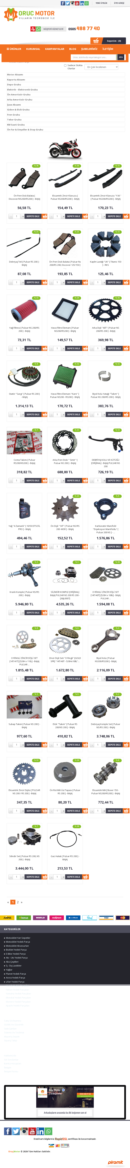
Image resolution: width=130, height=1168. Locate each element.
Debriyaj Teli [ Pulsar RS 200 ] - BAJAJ (24, 263)
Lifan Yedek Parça (14, 981)
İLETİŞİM (108, 48)
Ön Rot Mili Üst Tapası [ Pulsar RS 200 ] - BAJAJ (65, 792)
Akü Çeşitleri (11, 961)
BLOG (72, 48)
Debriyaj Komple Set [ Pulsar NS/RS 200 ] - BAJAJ (105, 726)
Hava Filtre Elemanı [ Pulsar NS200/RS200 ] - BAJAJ (65, 329)
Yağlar (8, 969)
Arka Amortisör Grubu (19, 99)
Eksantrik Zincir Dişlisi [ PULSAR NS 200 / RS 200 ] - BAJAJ (24, 792)
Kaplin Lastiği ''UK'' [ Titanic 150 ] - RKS (105, 263)
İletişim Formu (11, 1071)
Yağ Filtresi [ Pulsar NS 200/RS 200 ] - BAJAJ (24, 329)
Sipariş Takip (10, 1040)
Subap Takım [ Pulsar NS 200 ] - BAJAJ (24, 726)
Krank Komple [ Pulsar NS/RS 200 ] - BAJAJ (24, 593)
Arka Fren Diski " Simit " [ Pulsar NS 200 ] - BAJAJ (65, 461)
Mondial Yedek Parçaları (18, 997)
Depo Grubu (14, 84)
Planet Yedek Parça (15, 973)
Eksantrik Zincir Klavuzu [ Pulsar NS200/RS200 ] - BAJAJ (65, 197)
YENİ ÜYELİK (101, 3)
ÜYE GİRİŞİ (119, 3)
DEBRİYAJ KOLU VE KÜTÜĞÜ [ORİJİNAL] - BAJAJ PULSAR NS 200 (105, 463)
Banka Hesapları (12, 1063)
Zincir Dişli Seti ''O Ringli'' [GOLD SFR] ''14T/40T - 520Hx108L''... (65, 659)
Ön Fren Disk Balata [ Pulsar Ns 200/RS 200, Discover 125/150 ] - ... (65, 264)
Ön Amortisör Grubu (18, 94)
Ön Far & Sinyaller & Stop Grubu (25, 129)
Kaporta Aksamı (16, 79)
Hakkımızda (10, 1055)
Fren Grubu (13, 114)
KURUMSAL (33, 48)
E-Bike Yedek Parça (15, 953)
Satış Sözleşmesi (12, 1020)
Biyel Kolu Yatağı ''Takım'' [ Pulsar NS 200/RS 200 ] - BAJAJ (106, 395)
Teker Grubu (14, 119)
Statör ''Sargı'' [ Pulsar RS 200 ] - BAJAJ (24, 395)
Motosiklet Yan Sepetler (17, 937)
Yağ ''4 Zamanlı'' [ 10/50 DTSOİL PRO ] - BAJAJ (24, 527)
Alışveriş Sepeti (11, 1036)
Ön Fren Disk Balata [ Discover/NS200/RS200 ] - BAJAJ (24, 197)
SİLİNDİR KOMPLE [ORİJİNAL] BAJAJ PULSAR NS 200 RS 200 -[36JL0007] (65, 595)
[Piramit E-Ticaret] (115, 1163)
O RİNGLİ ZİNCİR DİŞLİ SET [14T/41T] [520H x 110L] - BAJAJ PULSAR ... (24, 661)
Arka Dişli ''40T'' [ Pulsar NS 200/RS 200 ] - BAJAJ (105, 329)
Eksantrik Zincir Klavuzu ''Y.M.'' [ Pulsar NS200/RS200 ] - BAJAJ (105, 197)
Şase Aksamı (14, 104)
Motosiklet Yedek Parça (17, 941)
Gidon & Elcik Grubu (18, 109)
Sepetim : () (114, 40)
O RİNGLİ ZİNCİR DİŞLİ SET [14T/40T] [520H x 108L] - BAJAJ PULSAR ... (106, 595)
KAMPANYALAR (54, 48)
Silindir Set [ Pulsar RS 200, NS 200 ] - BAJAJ (24, 858)
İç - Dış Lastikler (13, 965)
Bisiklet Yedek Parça (16, 949)
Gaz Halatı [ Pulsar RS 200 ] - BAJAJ (65, 858)
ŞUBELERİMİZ (89, 48)
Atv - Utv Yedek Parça (16, 957)
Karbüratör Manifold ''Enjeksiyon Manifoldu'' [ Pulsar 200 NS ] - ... (105, 529)
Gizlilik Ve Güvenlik (14, 1024)
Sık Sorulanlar (11, 1059)
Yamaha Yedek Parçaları (18, 993)
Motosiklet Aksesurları (17, 945)
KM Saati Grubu (16, 124)
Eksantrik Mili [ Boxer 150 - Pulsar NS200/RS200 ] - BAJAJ (105, 792)
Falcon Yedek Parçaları (17, 989)
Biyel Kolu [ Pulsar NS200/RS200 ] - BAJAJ (105, 659)
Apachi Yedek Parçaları (17, 1005)
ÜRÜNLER (15, 48)
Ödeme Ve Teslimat (14, 1032)
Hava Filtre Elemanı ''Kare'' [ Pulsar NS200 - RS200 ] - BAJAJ (65, 395)
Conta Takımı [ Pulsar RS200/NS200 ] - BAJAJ (24, 461)
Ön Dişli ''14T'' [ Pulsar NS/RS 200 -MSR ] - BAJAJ (65, 527)
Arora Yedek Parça (15, 977)
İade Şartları (10, 1028)
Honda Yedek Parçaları (17, 985)
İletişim (7, 1067)
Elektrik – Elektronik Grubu (22, 89)
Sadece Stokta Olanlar (75, 67)
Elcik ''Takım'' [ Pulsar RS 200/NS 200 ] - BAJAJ (65, 726)
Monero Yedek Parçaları (18, 1001)
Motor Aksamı (15, 74)
